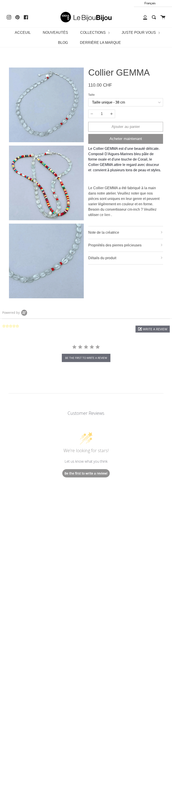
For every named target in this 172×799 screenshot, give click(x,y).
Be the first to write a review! (86, 473)
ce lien (105, 215)
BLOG (63, 43)
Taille (91, 94)
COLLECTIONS (93, 32)
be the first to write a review (86, 358)
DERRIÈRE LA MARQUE (100, 43)
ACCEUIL (23, 32)
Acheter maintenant (126, 139)
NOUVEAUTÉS (55, 32)
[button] (152, 329)
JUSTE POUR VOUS (139, 32)
